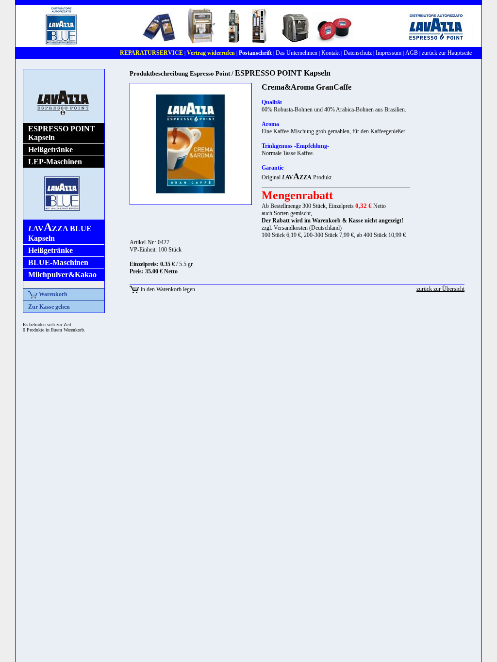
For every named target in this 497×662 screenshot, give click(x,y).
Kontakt (330, 52)
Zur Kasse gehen (49, 306)
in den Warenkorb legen (168, 289)
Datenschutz (358, 52)
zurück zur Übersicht (440, 288)
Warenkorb (52, 294)
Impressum (388, 52)
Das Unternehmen (296, 52)
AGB (411, 52)
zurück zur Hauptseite (447, 52)
